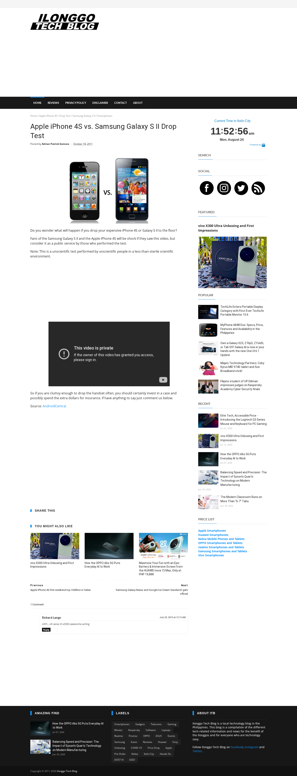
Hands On (165, 754)
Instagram (251, 747)
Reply (46, 629)
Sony (175, 742)
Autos (134, 742)
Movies (118, 730)
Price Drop (154, 748)
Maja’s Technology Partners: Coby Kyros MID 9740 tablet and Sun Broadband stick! (242, 367)
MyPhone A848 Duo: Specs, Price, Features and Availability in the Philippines (241, 328)
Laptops (166, 730)
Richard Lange (51, 617)
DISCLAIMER (100, 103)
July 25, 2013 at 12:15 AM (172, 617)
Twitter (197, 751)
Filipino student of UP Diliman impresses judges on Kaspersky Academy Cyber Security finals (241, 385)
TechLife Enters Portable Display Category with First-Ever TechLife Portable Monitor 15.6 (242, 310)
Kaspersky (134, 730)
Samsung (119, 742)
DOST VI (118, 759)
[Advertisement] (148, 66)
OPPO (146, 736)
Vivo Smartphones (211, 555)
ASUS (159, 736)
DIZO (132, 759)
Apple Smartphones (212, 530)
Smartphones (122, 724)
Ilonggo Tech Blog (67, 771)
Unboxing (119, 748)
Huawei (162, 742)
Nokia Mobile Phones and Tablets (221, 539)
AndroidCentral (54, 406)
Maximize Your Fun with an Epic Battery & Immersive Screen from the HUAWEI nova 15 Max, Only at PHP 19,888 (161, 568)
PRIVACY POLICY (75, 103)
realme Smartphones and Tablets (221, 547)
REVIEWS (53, 103)
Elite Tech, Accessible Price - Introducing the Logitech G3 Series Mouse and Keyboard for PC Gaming (243, 419)
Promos (133, 736)
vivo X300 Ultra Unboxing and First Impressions (52, 564)
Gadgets (140, 724)
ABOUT (138, 103)
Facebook (237, 747)
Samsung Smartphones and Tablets (222, 551)
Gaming (171, 724)
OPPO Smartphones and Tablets (220, 543)
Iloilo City (149, 754)
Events (171, 736)
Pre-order (120, 754)
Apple (168, 748)
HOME (37, 103)
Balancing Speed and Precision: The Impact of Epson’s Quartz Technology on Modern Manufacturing (77, 746)
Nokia (135, 754)
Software (151, 730)
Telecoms (156, 724)
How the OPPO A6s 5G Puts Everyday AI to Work (102, 564)
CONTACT (120, 103)
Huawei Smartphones (213, 535)
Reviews (147, 742)
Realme (118, 736)
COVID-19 (136, 748)
